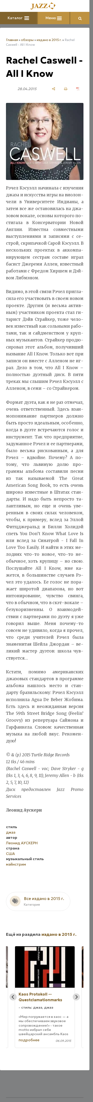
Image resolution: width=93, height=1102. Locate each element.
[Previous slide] (13, 997)
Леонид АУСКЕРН (22, 843)
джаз (11, 832)
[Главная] (45, 6)
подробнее (29, 1040)
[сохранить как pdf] (77, 89)
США (10, 853)
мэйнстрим (16, 864)
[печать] (65, 89)
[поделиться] (53, 89)
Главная (12, 40)
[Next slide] (76, 997)
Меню (51, 18)
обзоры (27, 40)
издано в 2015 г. (49, 40)
